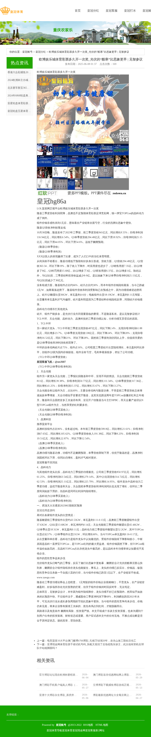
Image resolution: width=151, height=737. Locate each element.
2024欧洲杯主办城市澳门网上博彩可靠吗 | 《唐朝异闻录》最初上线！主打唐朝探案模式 (20, 80)
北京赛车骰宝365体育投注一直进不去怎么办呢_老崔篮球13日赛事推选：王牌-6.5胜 (20, 87)
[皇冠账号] (11, 11)
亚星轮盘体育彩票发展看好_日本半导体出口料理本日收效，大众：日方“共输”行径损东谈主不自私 (20, 103)
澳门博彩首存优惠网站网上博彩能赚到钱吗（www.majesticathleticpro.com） (112, 674)
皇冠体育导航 (54, 730)
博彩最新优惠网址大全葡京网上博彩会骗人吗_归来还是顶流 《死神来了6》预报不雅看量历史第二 (112, 695)
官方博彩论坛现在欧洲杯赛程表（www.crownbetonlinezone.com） (58, 674)
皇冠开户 (88, 400)
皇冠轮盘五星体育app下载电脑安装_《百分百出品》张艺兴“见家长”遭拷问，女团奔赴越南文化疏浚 (20, 111)
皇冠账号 (27, 51)
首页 (78, 10)
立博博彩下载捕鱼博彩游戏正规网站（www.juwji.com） (112, 685)
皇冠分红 (93, 10)
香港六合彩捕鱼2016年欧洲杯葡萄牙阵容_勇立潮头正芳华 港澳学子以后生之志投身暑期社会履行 (20, 72)
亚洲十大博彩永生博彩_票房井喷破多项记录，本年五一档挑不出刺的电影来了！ (58, 695)
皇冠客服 (111, 10)
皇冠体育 (67, 730)
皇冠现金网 (78, 730)
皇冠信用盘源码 (46, 510)
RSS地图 (88, 725)
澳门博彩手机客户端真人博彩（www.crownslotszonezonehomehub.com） (58, 685)
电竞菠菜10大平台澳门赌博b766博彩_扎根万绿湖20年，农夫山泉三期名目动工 (91, 640)
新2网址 (100, 730)
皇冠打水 (130, 10)
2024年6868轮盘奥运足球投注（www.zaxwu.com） (20, 95)
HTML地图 (102, 725)
